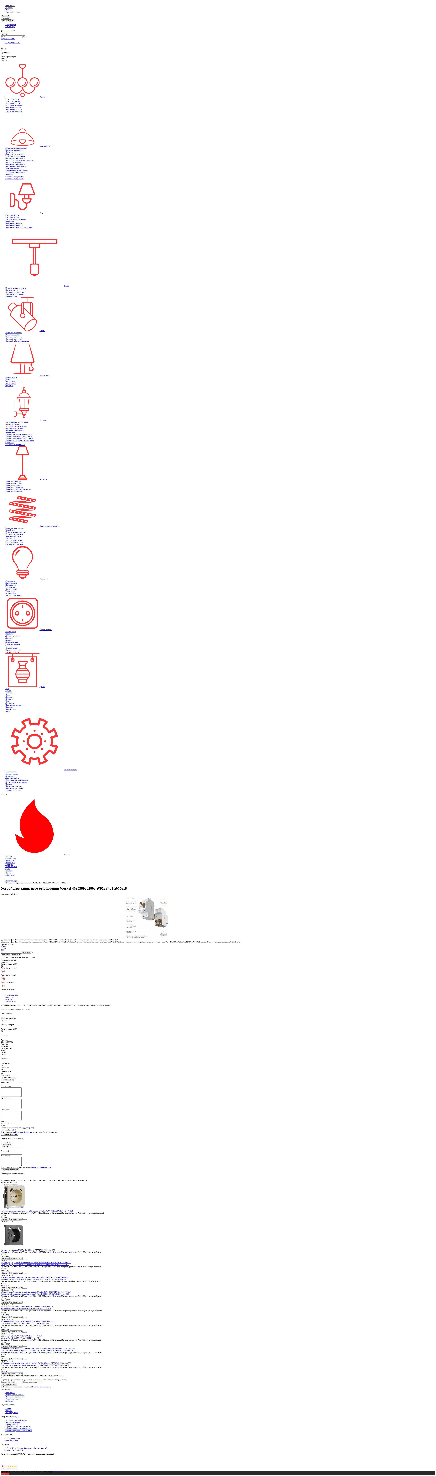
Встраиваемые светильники (16, 148)
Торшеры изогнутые (13, 483)
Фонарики (9, 443)
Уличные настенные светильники (18, 434)
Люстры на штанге (12, 103)
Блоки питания (11, 772)
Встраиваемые (11, 867)
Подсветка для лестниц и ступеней (19, 227)
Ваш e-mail (5, 1151)
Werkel (3, 946)
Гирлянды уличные (12, 424)
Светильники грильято (14, 179)
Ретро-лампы (10, 587)
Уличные (43, 420)
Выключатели (10, 632)
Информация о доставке (14, 1395)
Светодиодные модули (14, 542)
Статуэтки (9, 699)
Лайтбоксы (9, 703)
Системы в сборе (12, 290)
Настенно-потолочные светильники (19, 160)
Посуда (8, 711)
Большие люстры (12, 99)
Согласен (5, 1474)
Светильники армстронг (14, 177)
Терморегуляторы (12, 652)
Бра (41, 213)
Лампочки (44, 579)
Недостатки (5, 1098)
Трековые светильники (14, 294)
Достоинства (6, 1086)
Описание (9, 997)
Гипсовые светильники (14, 150)
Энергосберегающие (13, 595)
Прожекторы (10, 432)
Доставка (9, 8)
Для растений (10, 152)
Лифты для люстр (12, 778)
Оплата (8, 10)
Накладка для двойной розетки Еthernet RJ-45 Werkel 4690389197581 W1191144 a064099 (35, 1265)
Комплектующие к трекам (15, 288)
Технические (10, 591)
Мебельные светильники (15, 156)
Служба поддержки (8, 1405)
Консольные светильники (15, 445)
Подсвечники (10, 709)
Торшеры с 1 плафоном (14, 487)
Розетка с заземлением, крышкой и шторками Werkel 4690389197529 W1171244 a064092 (35, 1365)
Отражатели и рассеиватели (16, 782)
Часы (7, 701)
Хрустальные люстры (13, 111)
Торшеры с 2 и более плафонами (18, 489)
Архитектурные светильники (16, 422)
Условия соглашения (13, 1399)
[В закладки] (24, 1219)
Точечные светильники (14, 168)
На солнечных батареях (14, 428)
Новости (8, 1411)
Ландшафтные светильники (16, 426)
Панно (8, 695)
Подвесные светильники (15, 164)
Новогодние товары (13, 705)
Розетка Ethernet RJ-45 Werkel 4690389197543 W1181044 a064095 (26, 1323)
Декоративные (11, 377)
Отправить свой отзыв (9, 1134)
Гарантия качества (12, 12)
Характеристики (11, 995)
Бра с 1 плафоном (12, 215)
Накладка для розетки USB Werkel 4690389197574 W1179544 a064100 (28, 1250)
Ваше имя (5, 1082)
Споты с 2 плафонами (13, 339)
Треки (66, 286)
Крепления (9, 776)
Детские (8, 379)
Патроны (8, 784)
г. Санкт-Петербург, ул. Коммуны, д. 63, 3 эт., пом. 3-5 (26, 1448)
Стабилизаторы (11, 648)
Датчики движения (12, 636)
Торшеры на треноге (13, 485)
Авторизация (10, 25)
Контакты (9, 1401)
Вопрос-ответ (10, 1001)
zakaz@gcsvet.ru (11, 1440)
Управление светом (13, 790)
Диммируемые (11, 583)
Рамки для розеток (12, 644)
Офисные (9, 386)
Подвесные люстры (13, 107)
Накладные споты (12, 335)
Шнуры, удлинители (13, 650)
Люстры (43, 97)
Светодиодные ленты (13, 540)
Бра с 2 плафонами (12, 217)
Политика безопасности (14, 1397)
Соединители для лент (14, 544)
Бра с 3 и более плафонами (15, 219)
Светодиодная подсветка (49, 526)
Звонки (8, 640)
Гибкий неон (10, 530)
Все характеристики (9, 968)
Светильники (45, 146)
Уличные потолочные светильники (19, 439)
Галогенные (10, 581)
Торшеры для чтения (13, 481)
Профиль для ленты (13, 536)
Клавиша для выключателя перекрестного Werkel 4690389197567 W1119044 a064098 (33, 1279)
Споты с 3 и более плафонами (17, 341)
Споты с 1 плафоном (13, 337)
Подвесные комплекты (14, 788)
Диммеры (9, 638)
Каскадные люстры (12, 101)
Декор (42, 687)
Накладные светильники (15, 158)
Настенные (9, 861)
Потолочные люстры (13, 109)
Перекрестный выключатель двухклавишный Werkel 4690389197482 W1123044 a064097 (35, 1294)
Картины (8, 693)
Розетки (8, 646)
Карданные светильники (15, 172)
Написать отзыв (7, 1080)
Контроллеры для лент (14, 534)
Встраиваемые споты (13, 333)
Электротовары (46, 630)
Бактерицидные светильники (16, 170)
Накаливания (10, 585)
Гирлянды (9, 634)
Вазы (7, 689)
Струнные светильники (14, 292)
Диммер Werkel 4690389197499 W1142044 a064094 (20, 1338)
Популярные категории (10, 1417)
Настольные (44, 375)
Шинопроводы (11, 296)
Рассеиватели (10, 538)
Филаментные (10, 593)
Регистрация (10, 27)
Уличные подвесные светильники (18, 436)
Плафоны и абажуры (13, 786)
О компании (10, 6)
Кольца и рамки (11, 774)
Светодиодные (11, 589)
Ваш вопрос (5, 1155)
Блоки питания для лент (14, 528)
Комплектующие (12, 642)
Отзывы (9, 999)
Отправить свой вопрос (10, 1170)
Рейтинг (4, 1121)
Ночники (9, 174)
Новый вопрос (6, 1144)
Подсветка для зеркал (13, 223)
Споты (42, 331)
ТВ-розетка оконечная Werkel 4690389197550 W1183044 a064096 (26, 1309)
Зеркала (8, 691)
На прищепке (10, 382)
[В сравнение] (26, 1219)
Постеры (8, 697)
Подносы (9, 707)
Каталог (4, 34)
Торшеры (43, 479)
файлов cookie (58, 1472)
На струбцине (10, 384)
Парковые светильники (14, 430)
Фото (3, 1126)
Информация (6, 1389)
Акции (8, 1409)
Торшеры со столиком (13, 491)
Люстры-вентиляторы (13, 105)
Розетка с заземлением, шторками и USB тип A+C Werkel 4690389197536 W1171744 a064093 (37, 1350)
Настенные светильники (15, 162)
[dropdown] (2, 2)
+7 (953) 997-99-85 (8, 39)
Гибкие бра (9, 221)
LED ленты (9, 875)
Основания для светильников (16, 780)
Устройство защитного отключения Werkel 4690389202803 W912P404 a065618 (33, 1376)
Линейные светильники (14, 154)
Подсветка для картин (14, 225)
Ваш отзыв (5, 1110)
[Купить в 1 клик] (32, 952)
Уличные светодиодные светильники (19, 441)
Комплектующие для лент (15, 532)
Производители (11, 1413)
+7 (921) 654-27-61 (12, 43)
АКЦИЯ (67, 854)
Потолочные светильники (15, 166)
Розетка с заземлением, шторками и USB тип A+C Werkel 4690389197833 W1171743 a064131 (37, 1211)
